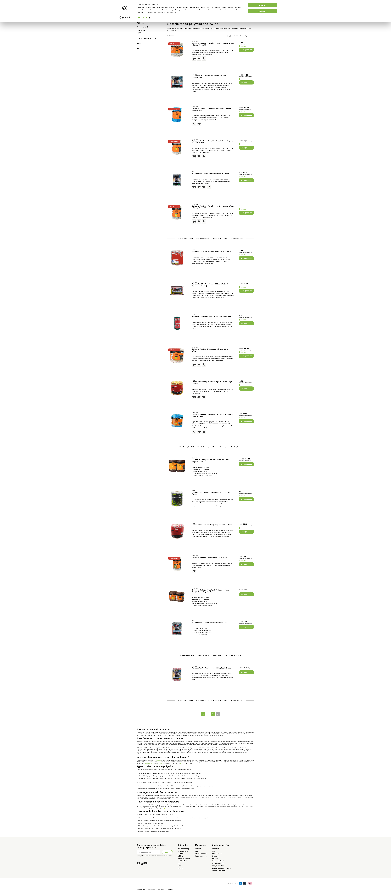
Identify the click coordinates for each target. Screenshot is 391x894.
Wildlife (180, 856)
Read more (171, 31)
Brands (180, 868)
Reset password (201, 856)
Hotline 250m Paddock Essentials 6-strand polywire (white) (211, 493)
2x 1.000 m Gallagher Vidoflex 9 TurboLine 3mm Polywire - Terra (210, 460)
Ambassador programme (221, 868)
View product (246, 50)
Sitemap (170, 889)
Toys (179, 863)
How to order (217, 854)
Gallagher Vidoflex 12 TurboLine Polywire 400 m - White (210, 350)
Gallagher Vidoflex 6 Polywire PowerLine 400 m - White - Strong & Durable (213, 44)
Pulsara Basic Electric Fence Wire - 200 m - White (210, 173)
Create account (201, 854)
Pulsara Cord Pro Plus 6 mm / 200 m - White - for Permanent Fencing (210, 285)
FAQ (213, 851)
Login (197, 851)
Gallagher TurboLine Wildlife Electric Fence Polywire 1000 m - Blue (211, 109)
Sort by (236, 36)
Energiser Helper (218, 866)
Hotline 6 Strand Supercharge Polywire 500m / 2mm (212, 525)
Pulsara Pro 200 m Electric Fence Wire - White (209, 622)
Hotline (152, 763)
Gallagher (147, 763)
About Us (215, 849)
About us (139, 889)
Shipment (215, 856)
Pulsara (160, 763)
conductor (158, 760)
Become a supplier (219, 871)
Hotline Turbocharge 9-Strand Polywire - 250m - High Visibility (212, 382)
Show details (143, 18)
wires (181, 763)
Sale (179, 866)
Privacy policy (147, 857)
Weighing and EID (184, 858)
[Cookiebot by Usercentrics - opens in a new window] (125, 17)
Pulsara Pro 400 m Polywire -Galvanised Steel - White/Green (209, 76)
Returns (215, 858)
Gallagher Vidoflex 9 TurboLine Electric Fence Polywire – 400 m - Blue (212, 415)
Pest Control (182, 861)
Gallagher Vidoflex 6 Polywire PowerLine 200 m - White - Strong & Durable (213, 207)
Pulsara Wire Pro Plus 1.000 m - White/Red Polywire (211, 668)
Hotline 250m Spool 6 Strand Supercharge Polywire (211, 251)
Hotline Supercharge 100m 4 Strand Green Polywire (211, 316)
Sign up (167, 852)
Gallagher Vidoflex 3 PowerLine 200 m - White (209, 557)
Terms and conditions (149, 889)
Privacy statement (161, 889)
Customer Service (218, 861)
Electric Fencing (183, 849)
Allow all (262, 5)
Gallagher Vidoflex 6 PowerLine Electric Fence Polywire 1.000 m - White (212, 142)
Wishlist (198, 849)
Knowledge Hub (218, 863)
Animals (180, 854)
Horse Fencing (183, 851)
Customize (261, 11)
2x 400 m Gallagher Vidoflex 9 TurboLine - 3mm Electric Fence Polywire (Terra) (210, 591)
